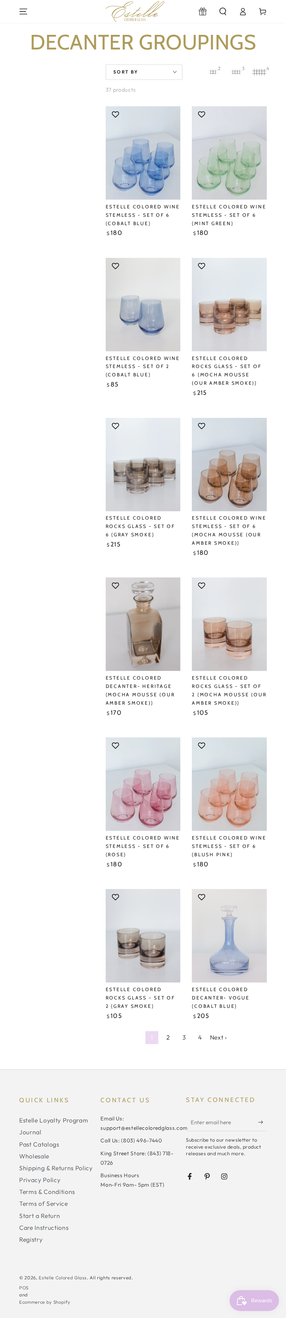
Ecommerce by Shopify (44, 1302)
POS (24, 1287)
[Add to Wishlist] (116, 114)
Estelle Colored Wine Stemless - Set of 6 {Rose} (143, 846)
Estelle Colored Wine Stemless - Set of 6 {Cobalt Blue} (143, 215)
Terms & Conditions (47, 1192)
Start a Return (39, 1216)
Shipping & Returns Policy (56, 1168)
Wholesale (34, 1156)
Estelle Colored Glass (63, 1277)
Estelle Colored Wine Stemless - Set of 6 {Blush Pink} (229, 846)
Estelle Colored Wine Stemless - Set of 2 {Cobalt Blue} (143, 366)
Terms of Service (43, 1204)
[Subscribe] (262, 1122)
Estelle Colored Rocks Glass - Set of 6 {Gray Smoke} (140, 526)
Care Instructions (43, 1228)
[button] (223, 11)
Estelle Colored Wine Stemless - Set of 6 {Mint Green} (229, 215)
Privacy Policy (39, 1180)
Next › (218, 1037)
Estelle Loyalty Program (53, 1120)
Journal (30, 1132)
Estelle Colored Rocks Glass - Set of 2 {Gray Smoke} (140, 998)
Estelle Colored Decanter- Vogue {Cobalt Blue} (220, 998)
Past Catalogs (39, 1144)
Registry (31, 1239)
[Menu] (23, 11)
